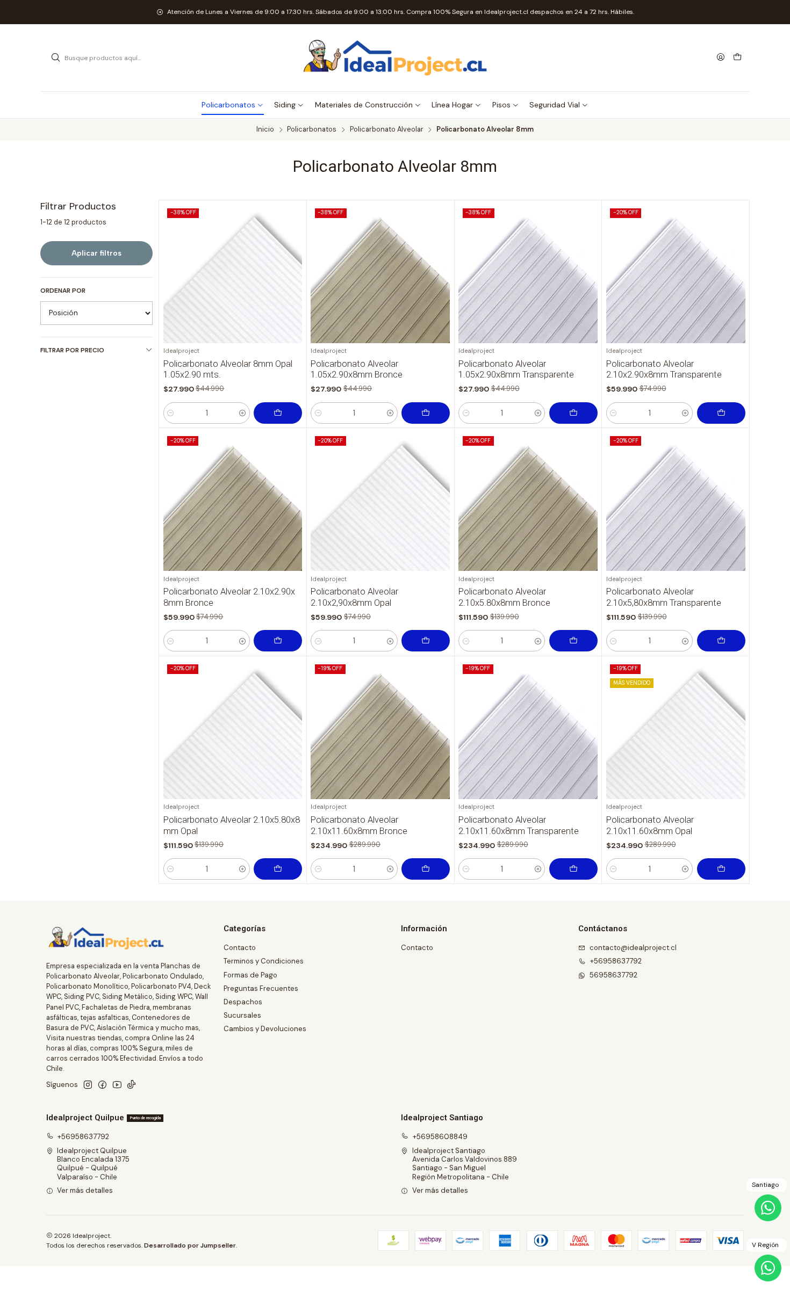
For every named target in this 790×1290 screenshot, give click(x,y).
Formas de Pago (250, 975)
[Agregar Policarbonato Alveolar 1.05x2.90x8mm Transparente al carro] (573, 413)
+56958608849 (440, 1136)
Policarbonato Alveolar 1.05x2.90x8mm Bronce (357, 369)
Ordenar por (62, 291)
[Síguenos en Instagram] (88, 1085)
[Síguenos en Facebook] (102, 1085)
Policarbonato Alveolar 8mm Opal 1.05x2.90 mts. (227, 369)
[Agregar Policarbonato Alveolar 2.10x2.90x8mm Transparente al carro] (721, 413)
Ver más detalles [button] (85, 1190)
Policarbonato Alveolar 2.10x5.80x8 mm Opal (231, 825)
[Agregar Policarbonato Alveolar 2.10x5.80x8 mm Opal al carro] (278, 869)
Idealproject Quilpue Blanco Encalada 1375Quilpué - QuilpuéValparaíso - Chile (93, 1164)
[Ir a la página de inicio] (395, 58)
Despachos (243, 1001)
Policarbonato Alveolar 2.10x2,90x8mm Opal (354, 597)
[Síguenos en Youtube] (117, 1085)
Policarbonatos (311, 129)
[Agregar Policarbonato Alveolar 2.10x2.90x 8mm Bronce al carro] (278, 640)
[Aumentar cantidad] (242, 413)
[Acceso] (721, 57)
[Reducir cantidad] (170, 413)
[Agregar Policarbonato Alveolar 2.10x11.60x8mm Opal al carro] (721, 869)
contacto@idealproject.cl (633, 947)
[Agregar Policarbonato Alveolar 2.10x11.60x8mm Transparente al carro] (573, 869)
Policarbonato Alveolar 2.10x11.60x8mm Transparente (518, 825)
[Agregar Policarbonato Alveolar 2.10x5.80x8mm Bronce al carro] (573, 640)
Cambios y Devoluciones (265, 1028)
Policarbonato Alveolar (386, 129)
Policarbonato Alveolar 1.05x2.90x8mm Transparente (516, 369)
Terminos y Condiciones (264, 961)
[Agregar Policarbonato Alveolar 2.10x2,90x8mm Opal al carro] (425, 640)
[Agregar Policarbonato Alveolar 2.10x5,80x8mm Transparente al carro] (721, 640)
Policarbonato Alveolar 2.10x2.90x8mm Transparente (664, 369)
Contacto (240, 947)
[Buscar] (55, 58)
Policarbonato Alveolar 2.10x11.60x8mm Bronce (359, 825)
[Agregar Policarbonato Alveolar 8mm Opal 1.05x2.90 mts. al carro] (278, 413)
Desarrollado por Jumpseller (190, 1245)
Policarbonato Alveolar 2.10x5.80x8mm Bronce (504, 597)
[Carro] (737, 58)
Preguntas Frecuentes (261, 988)
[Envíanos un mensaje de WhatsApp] (768, 1268)
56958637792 (613, 975)
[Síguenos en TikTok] (131, 1085)
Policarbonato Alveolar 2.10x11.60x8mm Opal (650, 825)
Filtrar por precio (72, 350)
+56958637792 (616, 961)
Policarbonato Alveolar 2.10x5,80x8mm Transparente (663, 597)
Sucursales (242, 1015)
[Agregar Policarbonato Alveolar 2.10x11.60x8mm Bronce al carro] (425, 869)
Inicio (265, 129)
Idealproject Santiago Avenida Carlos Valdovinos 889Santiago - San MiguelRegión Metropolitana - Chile (464, 1164)
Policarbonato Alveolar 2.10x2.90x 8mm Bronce (229, 597)
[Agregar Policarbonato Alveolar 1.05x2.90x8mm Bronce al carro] (425, 413)
